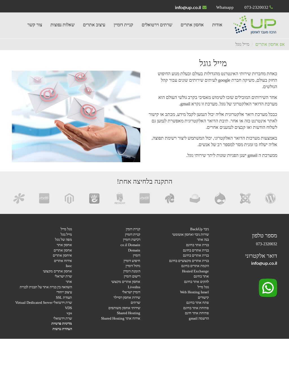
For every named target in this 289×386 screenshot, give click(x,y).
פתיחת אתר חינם (197, 313)
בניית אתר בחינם (197, 245)
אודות (217, 24)
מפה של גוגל (63, 239)
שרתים (135, 302)
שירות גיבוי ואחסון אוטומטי (190, 234)
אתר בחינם (201, 276)
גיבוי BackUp (199, 229)
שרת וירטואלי (62, 318)
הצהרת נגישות (62, 329)
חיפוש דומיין (132, 261)
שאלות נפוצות (63, 24)
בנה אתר (203, 239)
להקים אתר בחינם (196, 281)
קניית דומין (133, 229)
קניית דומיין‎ (123, 24)
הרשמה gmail (199, 318)
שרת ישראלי (63, 276)
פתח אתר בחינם (197, 302)
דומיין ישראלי (131, 292)
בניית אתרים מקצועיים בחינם (189, 261)
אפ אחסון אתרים (270, 44)
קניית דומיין (132, 234)
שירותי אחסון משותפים (124, 308)
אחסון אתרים (192, 24)
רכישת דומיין (131, 239)
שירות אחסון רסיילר (126, 297)
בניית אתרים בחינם (196, 250)
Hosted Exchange (195, 271)
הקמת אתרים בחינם (195, 266)
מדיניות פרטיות (61, 323)
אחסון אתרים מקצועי (125, 281)
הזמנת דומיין (131, 271)
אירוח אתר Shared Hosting (120, 318)
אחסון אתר (64, 245)
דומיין (136, 255)
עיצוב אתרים (94, 24)
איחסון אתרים (62, 255)
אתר (69, 281)
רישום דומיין (132, 276)
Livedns (134, 287)
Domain (134, 250)
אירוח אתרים (63, 261)
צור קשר (34, 24)
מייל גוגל (66, 234)
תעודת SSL (64, 297)
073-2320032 (256, 7)
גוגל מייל (203, 287)
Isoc (69, 266)
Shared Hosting (128, 313)
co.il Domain (130, 245)
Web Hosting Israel (194, 292)
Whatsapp (225, 7)
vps (69, 313)
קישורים (203, 297)
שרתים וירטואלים (157, 24)
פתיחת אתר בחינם (196, 308)
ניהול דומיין (133, 266)
